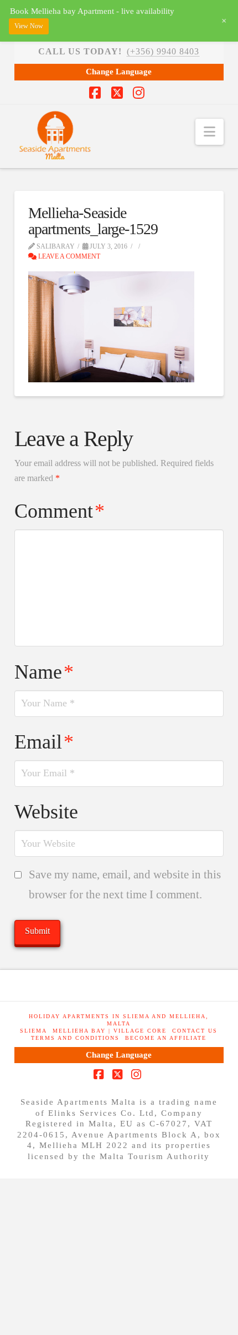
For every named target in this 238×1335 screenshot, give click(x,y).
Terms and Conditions (75, 1038)
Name (44, 672)
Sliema (33, 1031)
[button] (209, 132)
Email (44, 742)
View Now (28, 26)
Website (46, 812)
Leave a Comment (68, 256)
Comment (59, 511)
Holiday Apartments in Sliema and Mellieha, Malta (119, 1019)
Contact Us (195, 1031)
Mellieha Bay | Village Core (110, 1031)
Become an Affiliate (165, 1038)
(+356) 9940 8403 (163, 51)
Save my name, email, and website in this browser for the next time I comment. (125, 884)
